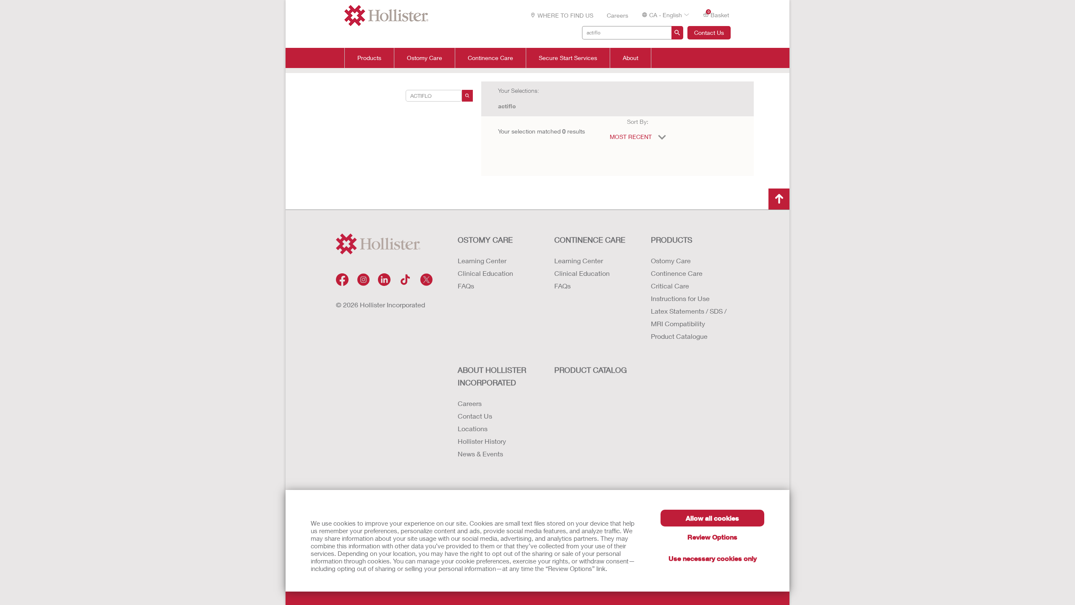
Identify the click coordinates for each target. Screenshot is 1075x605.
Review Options (712, 537)
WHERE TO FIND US (565, 15)
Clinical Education (485, 273)
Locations (473, 428)
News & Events (480, 454)
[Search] (467, 96)
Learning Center (482, 261)
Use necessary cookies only (713, 558)
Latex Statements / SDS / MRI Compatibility (688, 317)
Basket (718, 14)
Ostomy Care (424, 58)
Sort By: (637, 121)
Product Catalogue (679, 336)
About (630, 58)
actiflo (507, 106)
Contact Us (709, 32)
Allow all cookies (712, 518)
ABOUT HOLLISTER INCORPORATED (492, 376)
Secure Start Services (568, 58)
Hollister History (482, 441)
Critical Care (670, 286)
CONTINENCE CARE (589, 239)
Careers (617, 15)
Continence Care (490, 58)
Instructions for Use (680, 298)
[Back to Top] (778, 199)
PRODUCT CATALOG (590, 370)
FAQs (466, 286)
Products (369, 58)
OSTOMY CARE (485, 239)
